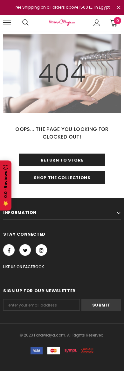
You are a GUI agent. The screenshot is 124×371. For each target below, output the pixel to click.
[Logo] (62, 22)
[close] (118, 8)
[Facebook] (9, 250)
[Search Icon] (25, 22)
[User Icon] (96, 22)
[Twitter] (25, 250)
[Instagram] (41, 250)
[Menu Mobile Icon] (7, 22)
